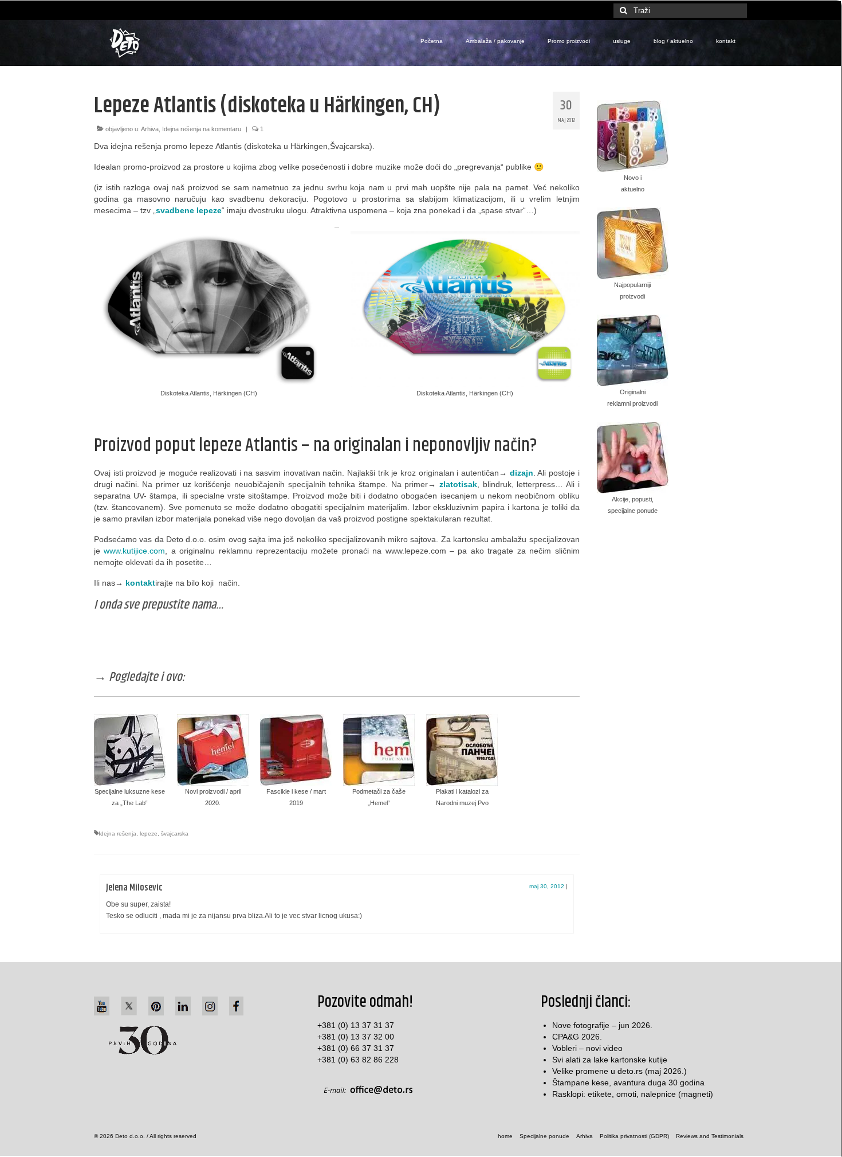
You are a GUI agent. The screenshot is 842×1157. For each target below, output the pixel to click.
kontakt (140, 582)
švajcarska (174, 833)
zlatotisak (458, 484)
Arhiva (150, 128)
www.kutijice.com (134, 550)
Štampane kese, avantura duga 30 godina (628, 1082)
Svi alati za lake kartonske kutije (609, 1059)
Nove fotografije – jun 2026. (602, 1025)
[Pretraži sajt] (622, 10)
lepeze (149, 833)
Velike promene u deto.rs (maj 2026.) (619, 1071)
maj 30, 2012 (546, 886)
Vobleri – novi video (587, 1048)
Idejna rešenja (117, 833)
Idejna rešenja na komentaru (201, 128)
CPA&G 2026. (577, 1036)
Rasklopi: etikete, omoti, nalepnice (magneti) (632, 1094)
